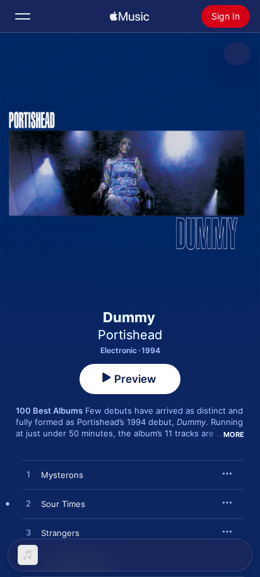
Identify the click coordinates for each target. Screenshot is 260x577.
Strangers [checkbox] (60, 533)
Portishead (130, 334)
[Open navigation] (23, 16)
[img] (129, 16)
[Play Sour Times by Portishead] (28, 504)
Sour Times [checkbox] (63, 504)
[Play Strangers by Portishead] (28, 533)
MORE (233, 434)
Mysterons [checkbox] (62, 475)
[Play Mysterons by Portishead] (28, 475)
